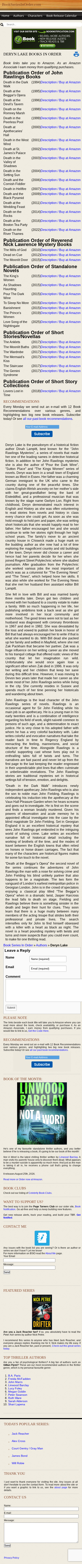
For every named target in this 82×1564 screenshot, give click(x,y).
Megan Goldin (17, 1391)
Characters (35, 16)
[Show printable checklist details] (76, 54)
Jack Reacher (20, 1433)
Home (5, 16)
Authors (18, 16)
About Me (50, 1253)
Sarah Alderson (17, 1401)
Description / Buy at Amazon (61, 82)
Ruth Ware (14, 1398)
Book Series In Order (18, 945)
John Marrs (15, 1382)
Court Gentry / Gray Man (27, 1448)
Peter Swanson (17, 1394)
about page (60, 1487)
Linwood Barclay (68, 1157)
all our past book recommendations (47, 418)
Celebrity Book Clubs (40, 1193)
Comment (13, 976)
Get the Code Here (38, 1031)
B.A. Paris (14, 1375)
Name (10, 957)
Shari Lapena (16, 1404)
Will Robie (18, 1463)
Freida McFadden (19, 1378)
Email (10, 967)
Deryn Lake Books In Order (32, 54)
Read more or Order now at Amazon (22, 1179)
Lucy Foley (15, 1388)
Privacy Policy (11, 1557)
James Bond (19, 1455)
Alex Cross (18, 1441)
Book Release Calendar (61, 16)
